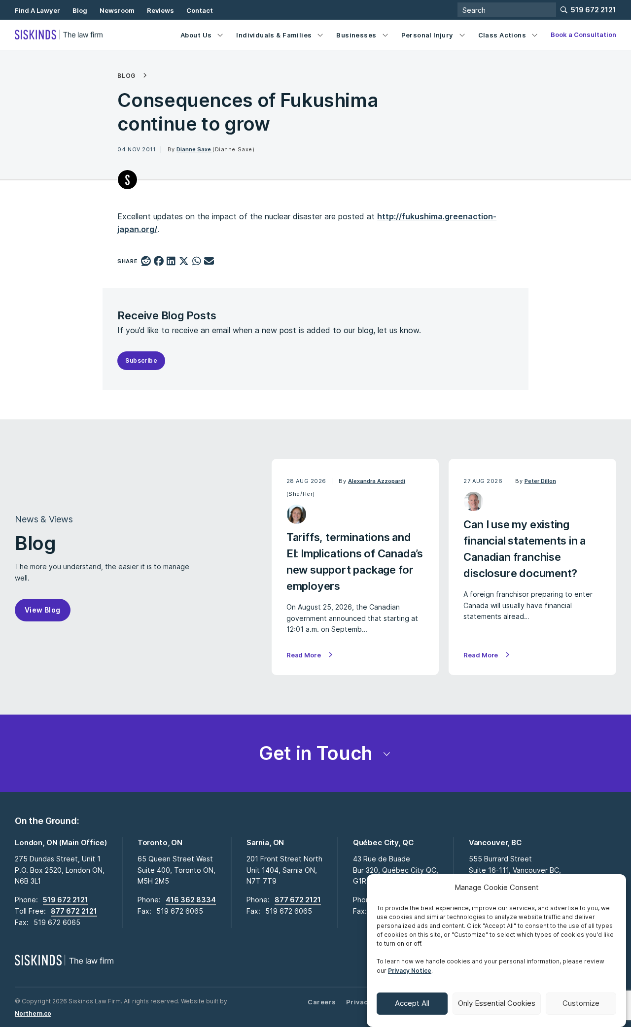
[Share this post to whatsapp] (196, 262)
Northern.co (33, 1013)
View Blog (43, 610)
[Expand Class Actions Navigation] (534, 34)
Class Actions (502, 35)
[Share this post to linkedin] (171, 262)
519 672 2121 (593, 9)
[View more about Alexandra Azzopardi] (296, 514)
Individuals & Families (274, 35)
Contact (199, 10)
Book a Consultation (583, 34)
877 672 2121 (74, 911)
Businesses (356, 35)
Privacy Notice (409, 970)
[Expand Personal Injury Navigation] (462, 34)
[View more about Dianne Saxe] (127, 180)
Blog (79, 10)
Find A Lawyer (37, 10)
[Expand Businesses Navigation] (385, 34)
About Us (195, 35)
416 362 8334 (191, 899)
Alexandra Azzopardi (376, 481)
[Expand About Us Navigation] (220, 34)
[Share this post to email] (209, 262)
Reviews (160, 10)
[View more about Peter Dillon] (473, 501)
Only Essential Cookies (496, 1003)
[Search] (506, 9)
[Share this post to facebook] (159, 262)
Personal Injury (427, 35)
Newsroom (117, 10)
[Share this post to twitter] (184, 262)
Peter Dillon (540, 481)
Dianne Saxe (194, 149)
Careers (322, 1002)
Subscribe (141, 360)
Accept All (412, 1003)
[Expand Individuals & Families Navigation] (320, 34)
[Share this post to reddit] (146, 262)
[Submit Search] (564, 10)
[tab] (315, 753)
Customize (580, 1003)
